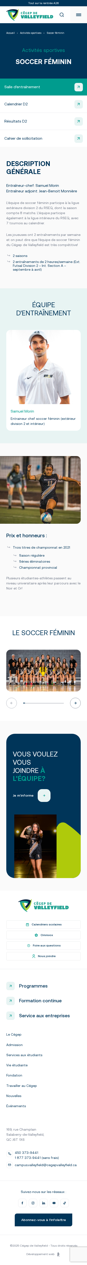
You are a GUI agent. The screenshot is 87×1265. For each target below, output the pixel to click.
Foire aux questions (47, 945)
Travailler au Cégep (21, 1086)
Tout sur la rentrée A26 (43, 3)
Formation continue (40, 1000)
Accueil (10, 33)
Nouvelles (13, 1096)
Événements (16, 1106)
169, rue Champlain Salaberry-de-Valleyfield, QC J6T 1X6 (25, 1134)
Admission (14, 1045)
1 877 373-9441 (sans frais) (37, 1158)
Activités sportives (30, 33)
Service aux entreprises (44, 1015)
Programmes (33, 986)
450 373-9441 (26, 1153)
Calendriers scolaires (47, 924)
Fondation (14, 1075)
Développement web (40, 1254)
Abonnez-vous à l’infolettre (43, 1220)
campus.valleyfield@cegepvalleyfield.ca (46, 1165)
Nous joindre (47, 956)
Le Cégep (14, 1034)
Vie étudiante (17, 1065)
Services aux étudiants (24, 1055)
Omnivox (47, 935)
